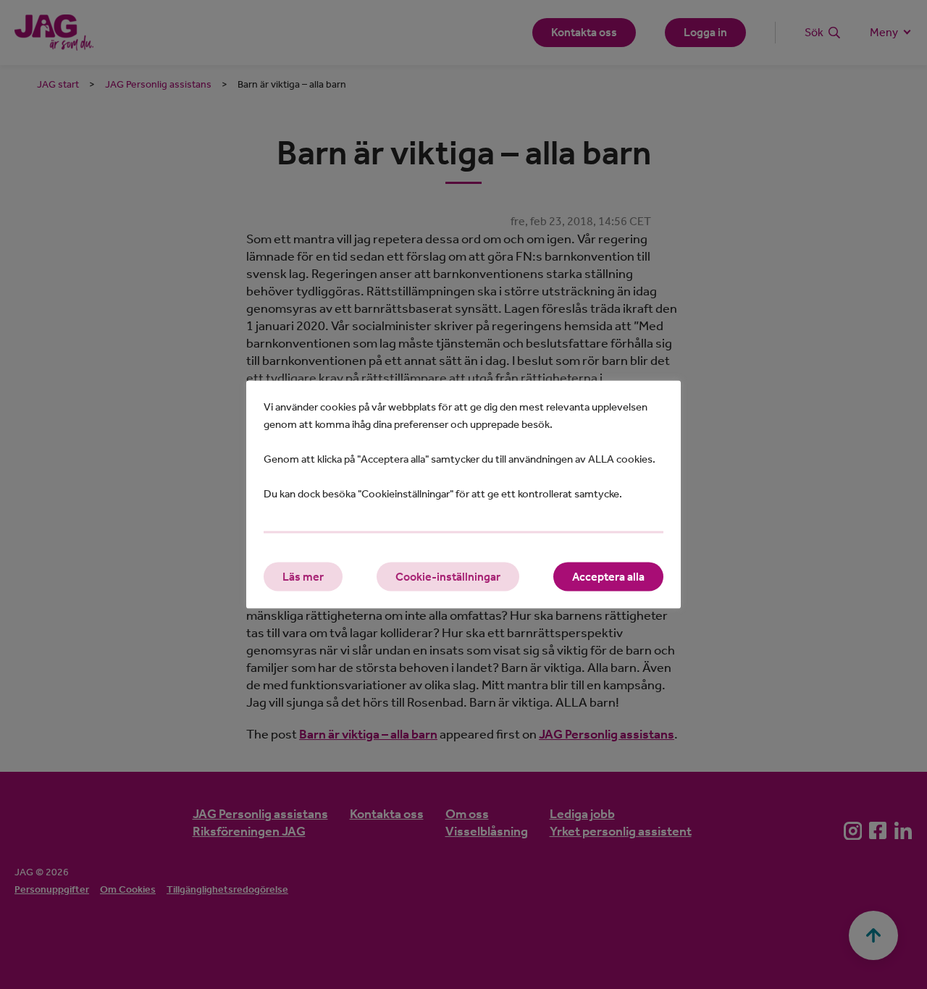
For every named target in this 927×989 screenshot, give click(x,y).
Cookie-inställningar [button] (447, 577)
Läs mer (303, 577)
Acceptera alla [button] (608, 577)
